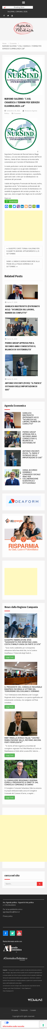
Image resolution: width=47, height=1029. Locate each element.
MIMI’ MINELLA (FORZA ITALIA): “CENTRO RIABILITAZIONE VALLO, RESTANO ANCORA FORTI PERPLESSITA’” (22, 740)
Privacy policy (7, 916)
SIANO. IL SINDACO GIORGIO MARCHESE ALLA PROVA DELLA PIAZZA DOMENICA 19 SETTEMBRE (23, 264)
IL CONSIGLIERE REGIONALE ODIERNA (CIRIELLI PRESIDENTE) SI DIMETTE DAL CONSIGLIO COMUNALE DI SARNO (21, 782)
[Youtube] (12, 15)
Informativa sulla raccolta (13, 1026)
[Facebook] (4, 15)
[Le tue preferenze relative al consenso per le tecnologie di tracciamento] (43, 1025)
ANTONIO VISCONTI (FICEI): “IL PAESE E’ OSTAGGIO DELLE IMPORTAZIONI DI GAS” (23, 386)
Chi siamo (14, 1010)
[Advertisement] (23, 226)
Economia (17, 113)
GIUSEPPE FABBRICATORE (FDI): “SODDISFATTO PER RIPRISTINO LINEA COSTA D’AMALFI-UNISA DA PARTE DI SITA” (22, 642)
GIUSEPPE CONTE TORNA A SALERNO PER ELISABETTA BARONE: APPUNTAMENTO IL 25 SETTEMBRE (22, 251)
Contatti (33, 1010)
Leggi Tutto (9, 657)
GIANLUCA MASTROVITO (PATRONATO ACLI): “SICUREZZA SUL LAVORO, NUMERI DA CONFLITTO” (22, 309)
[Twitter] (8, 15)
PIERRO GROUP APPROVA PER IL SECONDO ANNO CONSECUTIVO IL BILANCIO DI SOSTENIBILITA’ (20, 346)
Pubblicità (24, 1010)
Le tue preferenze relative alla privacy (25, 1023)
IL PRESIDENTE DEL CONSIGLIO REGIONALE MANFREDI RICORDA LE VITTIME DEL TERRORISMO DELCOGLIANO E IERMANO (23, 689)
